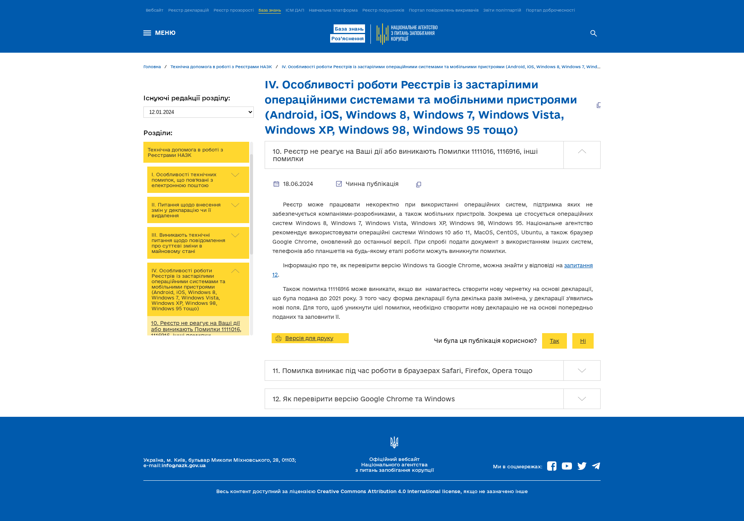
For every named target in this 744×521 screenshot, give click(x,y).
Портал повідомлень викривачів (444, 10)
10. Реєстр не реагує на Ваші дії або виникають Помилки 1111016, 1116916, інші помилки (196, 329)
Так (554, 341)
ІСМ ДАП (295, 10)
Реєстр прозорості (234, 10)
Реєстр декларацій (188, 10)
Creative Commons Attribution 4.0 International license (388, 491)
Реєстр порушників (383, 10)
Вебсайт (155, 10)
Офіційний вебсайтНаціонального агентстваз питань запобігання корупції (394, 464)
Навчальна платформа (333, 10)
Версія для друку (309, 338)
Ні (583, 341)
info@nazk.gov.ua (184, 465)
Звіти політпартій (502, 10)
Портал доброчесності (550, 10)
